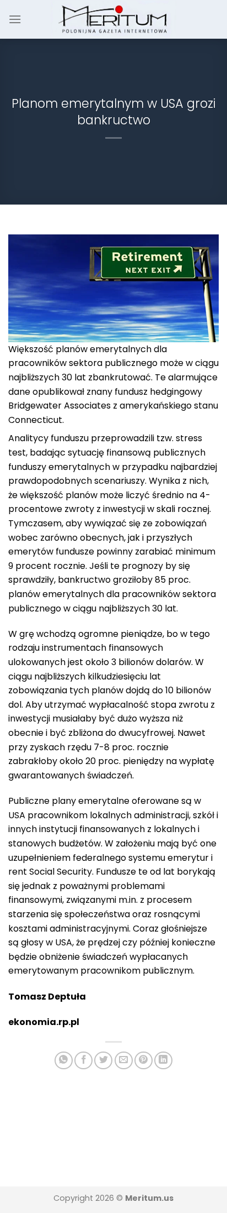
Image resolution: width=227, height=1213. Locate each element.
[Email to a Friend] (124, 1061)
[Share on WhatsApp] (64, 1061)
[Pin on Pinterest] (143, 1061)
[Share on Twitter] (103, 1061)
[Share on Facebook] (83, 1061)
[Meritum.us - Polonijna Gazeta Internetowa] (114, 19)
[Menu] (14, 19)
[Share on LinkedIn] (163, 1061)
